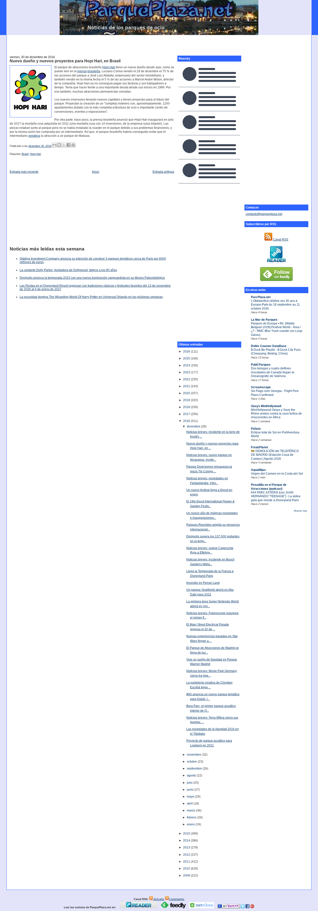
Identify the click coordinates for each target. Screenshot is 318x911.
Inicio (95, 172)
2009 (187, 875)
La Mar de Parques (264, 319)
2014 (187, 840)
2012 (187, 854)
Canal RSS (280, 239)
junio (190, 789)
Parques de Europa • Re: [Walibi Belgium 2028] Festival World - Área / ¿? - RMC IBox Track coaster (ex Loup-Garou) (277, 329)
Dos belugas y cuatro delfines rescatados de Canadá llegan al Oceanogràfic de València (272, 372)
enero (191, 824)
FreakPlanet (259, 447)
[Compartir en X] (63, 144)
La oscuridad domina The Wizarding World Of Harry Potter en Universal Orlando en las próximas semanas (91, 297)
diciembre (194, 426)
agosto (192, 775)
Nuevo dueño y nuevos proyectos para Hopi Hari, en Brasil (65, 61)
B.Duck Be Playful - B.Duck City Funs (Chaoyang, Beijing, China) (276, 351)
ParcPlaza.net (261, 297)
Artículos (158, 899)
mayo (191, 796)
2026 (187, 351)
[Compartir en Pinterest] (73, 144)
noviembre (194, 754)
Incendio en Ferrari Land (203, 583)
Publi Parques (261, 364)
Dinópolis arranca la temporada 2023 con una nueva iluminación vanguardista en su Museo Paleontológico (92, 278)
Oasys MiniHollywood (266, 406)
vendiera (34, 136)
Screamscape (261, 387)
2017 (187, 414)
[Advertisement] (159, 42)
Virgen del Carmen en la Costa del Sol (277, 473)
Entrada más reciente (24, 172)
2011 (187, 861)
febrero (192, 817)
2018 (187, 407)
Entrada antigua (163, 172)
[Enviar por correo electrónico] (54, 144)
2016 (187, 421)
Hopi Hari (108, 67)
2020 (187, 393)
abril (190, 803)
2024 (187, 365)
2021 (187, 386)
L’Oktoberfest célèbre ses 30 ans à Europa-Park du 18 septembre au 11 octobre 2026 (275, 304)
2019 (187, 400)
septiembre (195, 768)
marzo (191, 810)
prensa (82, 71)
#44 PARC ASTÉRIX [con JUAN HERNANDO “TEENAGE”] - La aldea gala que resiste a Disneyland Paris (275, 496)
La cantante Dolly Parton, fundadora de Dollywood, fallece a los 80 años (68, 270)
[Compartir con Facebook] (68, 144)
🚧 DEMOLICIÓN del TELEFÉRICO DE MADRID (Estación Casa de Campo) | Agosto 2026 (275, 454)
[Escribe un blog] (59, 144)
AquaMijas (258, 470)
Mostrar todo (300, 511)
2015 (187, 833)
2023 (187, 372)
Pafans (256, 428)
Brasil (25, 153)
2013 (187, 847)
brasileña (93, 71)
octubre (192, 761)
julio (190, 782)
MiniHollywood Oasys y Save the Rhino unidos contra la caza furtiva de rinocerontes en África (276, 413)
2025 (187, 358)
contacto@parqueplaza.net (264, 214)
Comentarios (176, 899)
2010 (187, 868)
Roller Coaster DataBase (268, 346)
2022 (187, 379)
